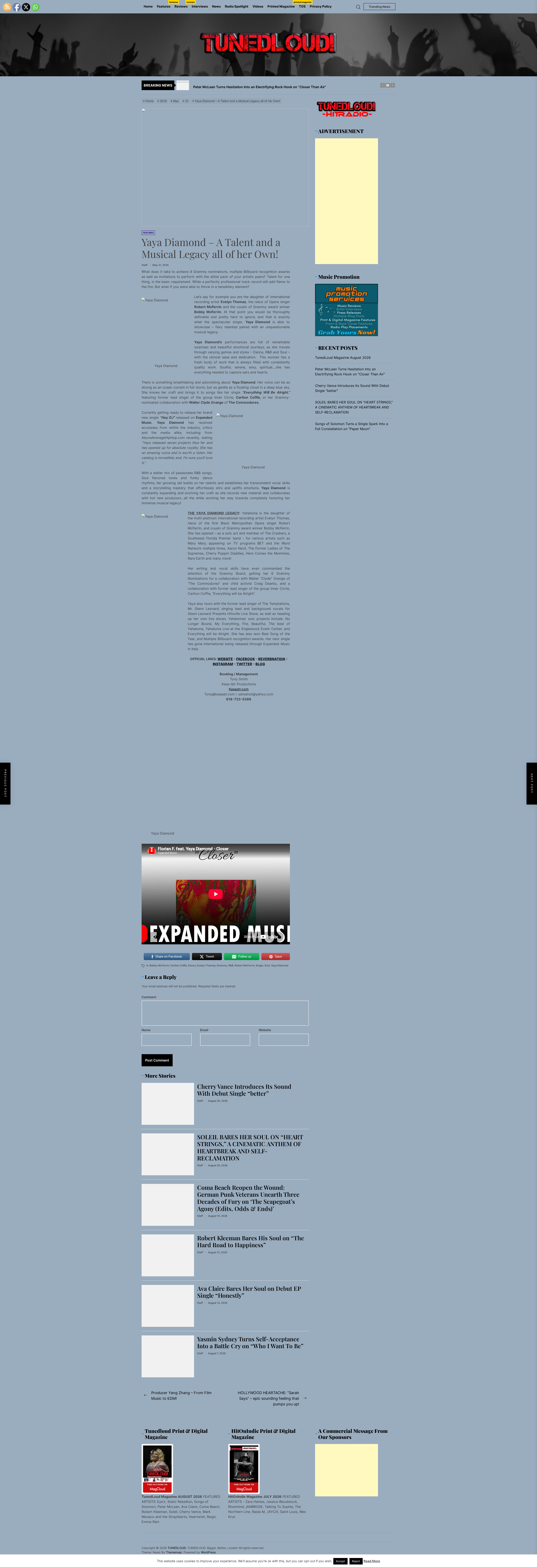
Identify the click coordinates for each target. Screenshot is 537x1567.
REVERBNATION (271, 659)
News (216, 6)
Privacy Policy (321, 6)
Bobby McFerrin (159, 965)
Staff (144, 265)
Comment (150, 997)
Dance (192, 965)
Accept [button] (340, 1561)
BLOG (260, 664)
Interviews (200, 6)
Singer (259, 965)
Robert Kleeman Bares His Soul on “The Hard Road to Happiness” (250, 1241)
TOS (302, 6)
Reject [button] (356, 1561)
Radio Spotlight (236, 6)
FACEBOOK (245, 659)
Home (148, 6)
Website (265, 1030)
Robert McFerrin (244, 965)
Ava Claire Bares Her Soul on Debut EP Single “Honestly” (249, 1291)
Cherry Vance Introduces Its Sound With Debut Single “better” (244, 1089)
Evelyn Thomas (206, 965)
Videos (258, 6)
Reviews (182, 4)
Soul (267, 965)
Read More (372, 1561)
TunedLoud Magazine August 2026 (343, 357)
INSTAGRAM (223, 664)
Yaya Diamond (279, 965)
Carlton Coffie (178, 965)
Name (147, 1030)
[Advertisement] (346, 201)
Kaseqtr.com (239, 689)
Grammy (222, 965)
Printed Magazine (282, 4)
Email (205, 1030)
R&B (230, 965)
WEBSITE (225, 659)
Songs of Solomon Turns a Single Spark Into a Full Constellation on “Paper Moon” (351, 426)
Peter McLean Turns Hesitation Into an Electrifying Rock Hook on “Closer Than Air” (350, 371)
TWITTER (244, 664)
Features (164, 4)
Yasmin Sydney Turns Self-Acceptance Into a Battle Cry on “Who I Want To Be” (250, 1342)
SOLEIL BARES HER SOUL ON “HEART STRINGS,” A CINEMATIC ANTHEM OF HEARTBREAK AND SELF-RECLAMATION (250, 1147)
